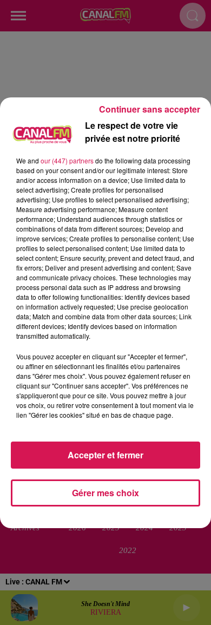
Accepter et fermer (105, 455)
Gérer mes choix (105, 492)
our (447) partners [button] (67, 160)
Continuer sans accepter (149, 109)
